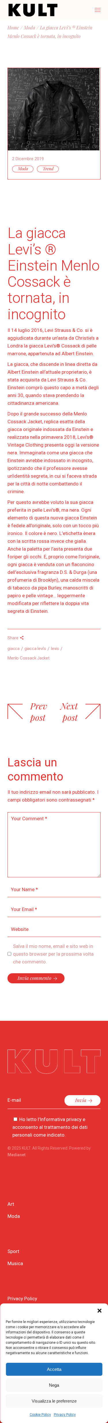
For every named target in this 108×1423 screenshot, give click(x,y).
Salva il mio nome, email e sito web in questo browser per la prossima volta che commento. (53, 954)
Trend (48, 168)
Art (10, 1204)
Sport (13, 1251)
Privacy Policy (65, 1415)
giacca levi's (35, 648)
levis (55, 648)
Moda (29, 27)
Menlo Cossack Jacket (28, 658)
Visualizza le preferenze (54, 1401)
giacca (13, 648)
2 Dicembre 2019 (28, 158)
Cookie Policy (40, 1415)
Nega (54, 1385)
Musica (15, 1263)
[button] (99, 1311)
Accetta (54, 1369)
